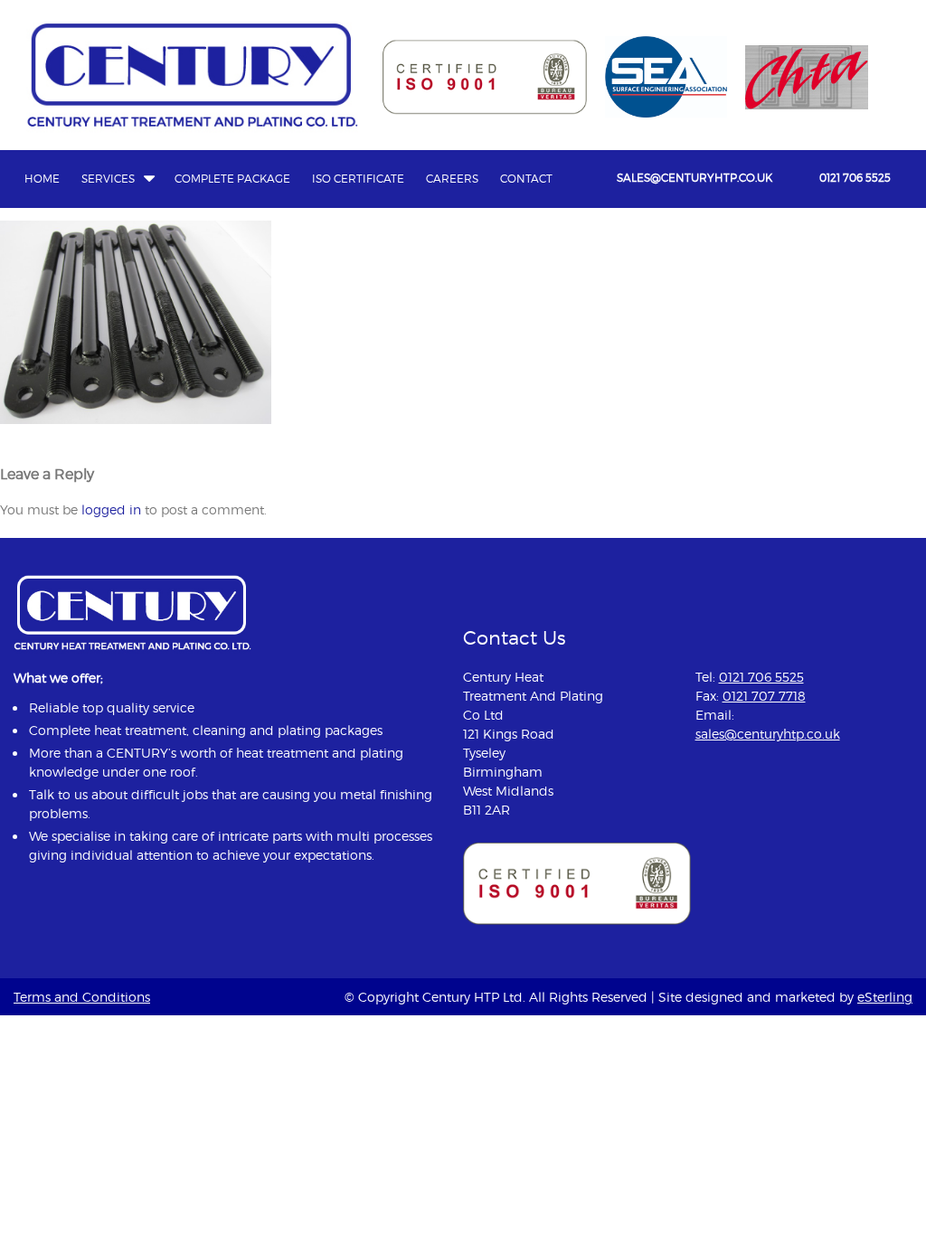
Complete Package (232, 178)
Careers (452, 178)
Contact (526, 178)
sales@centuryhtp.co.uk (694, 177)
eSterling (884, 996)
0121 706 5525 (855, 177)
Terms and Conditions (82, 996)
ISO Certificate (358, 178)
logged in (111, 509)
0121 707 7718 (764, 695)
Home (42, 178)
